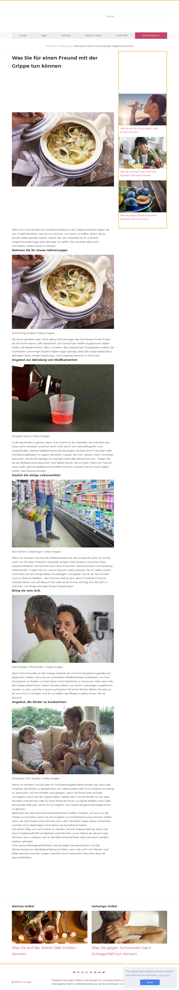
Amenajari (26, 982)
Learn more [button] (163, 975)
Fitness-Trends (93, 35)
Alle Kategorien (151, 35)
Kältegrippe (65, 46)
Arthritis (65, 35)
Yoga (44, 35)
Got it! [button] (150, 982)
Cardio (22, 35)
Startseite (51, 46)
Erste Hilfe (122, 35)
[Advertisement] (56, 16)
